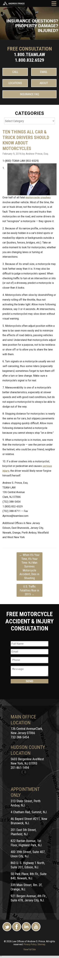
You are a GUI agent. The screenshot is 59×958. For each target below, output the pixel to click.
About (44, 83)
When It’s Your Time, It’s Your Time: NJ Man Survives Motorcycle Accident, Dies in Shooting (29, 566)
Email (43, 72)
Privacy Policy (30, 944)
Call (15, 72)
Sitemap (41, 944)
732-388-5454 (20, 737)
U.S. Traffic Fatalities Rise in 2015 (29, 590)
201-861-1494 (20, 768)
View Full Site (29, 949)
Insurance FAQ (29, 94)
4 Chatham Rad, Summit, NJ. (29, 812)
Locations (15, 83)
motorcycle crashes (38, 197)
